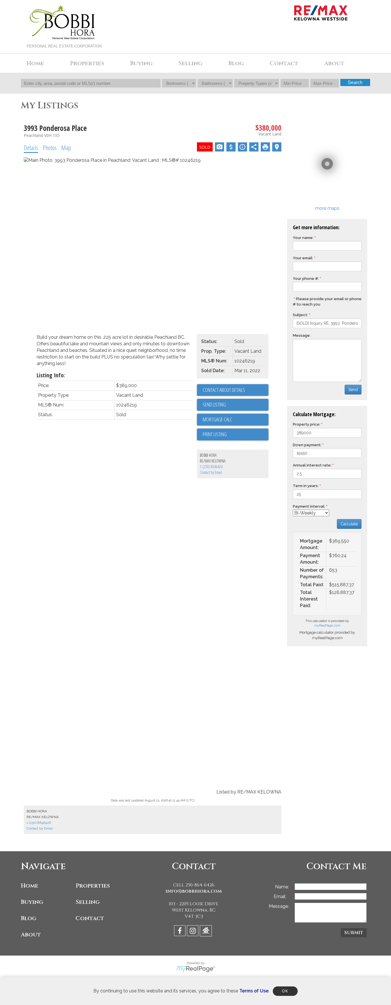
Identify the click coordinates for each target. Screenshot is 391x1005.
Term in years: (306, 486)
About (31, 934)
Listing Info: (51, 375)
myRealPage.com (327, 625)
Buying (32, 902)
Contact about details (224, 389)
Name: (282, 887)
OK (285, 991)
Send (353, 389)
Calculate (349, 524)
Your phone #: (306, 278)
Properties (93, 886)
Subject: (300, 315)
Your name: (303, 238)
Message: (302, 335)
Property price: (306, 424)
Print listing (215, 434)
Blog (236, 63)
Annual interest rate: (312, 465)
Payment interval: (309, 506)
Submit (353, 933)
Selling (88, 902)
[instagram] (193, 931)
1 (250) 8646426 (211, 466)
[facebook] (180, 931)
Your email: (303, 258)
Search (355, 82)
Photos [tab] (50, 147)
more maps (327, 208)
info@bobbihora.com (193, 891)
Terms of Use (253, 991)
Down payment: (307, 445)
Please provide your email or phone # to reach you (327, 301)
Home (35, 63)
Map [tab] (66, 147)
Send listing (214, 404)
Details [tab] (31, 147)
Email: (280, 896)
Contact (284, 63)
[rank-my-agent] (206, 931)
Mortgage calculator (235, 419)
